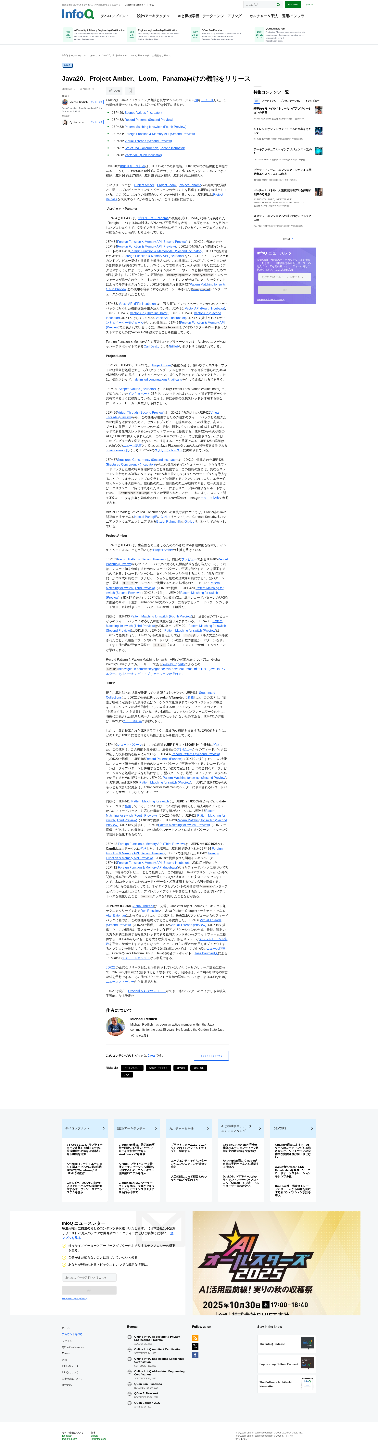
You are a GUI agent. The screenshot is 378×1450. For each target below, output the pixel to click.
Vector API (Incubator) (171, 318)
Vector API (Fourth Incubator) (205, 308)
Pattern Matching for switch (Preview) (190, 630)
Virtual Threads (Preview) (188, 925)
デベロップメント (115, 16)
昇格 (191, 697)
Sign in (309, 4)
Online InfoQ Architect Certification (158, 1349)
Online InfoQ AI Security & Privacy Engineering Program (157, 1338)
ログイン (67, 1340)
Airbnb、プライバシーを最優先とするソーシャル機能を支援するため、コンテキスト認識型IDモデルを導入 (137, 1168)
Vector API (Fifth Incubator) (143, 155)
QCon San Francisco (148, 1383)
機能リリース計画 (132, 166)
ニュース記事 (132, 445)
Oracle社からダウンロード (147, 991)
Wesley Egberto (173, 664)
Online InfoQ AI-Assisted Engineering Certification (159, 1373)
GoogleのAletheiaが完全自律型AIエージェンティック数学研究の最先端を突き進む (241, 1147)
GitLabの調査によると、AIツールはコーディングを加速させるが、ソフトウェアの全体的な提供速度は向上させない (293, 1151)
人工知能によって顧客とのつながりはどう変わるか (189, 1178)
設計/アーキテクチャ (153, 16)
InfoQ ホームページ (72, 55)
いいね (117, 91)
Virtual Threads (143, 906)
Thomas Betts (262, 159)
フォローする (97, 102)
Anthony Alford (264, 199)
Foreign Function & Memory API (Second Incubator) (166, 251)
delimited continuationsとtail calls (158, 379)
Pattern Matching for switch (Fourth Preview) (155, 126)
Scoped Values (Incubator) (143, 112)
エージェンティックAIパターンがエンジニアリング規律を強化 (189, 1163)
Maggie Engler (282, 202)
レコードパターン (129, 744)
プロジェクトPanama (153, 218)
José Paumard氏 (117, 450)
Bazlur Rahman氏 (168, 521)
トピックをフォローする (211, 1055)
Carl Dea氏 (151, 346)
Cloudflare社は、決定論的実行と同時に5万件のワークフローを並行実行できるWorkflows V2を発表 (137, 1149)
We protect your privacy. (270, 299)
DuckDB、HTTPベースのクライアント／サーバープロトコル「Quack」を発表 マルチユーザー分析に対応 (241, 1181)
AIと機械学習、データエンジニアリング (210, 16)
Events (66, 1353)
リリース (207, 100)
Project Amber (144, 185)
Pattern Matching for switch (150, 801)
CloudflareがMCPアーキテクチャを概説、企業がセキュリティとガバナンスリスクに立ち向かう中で (137, 1187)
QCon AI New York (146, 1393)
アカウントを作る (72, 1334)
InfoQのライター (71, 1366)
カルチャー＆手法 (263, 16)
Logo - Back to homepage (78, 14)
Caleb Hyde (261, 226)
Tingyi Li (299, 202)
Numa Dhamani (262, 202)
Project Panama (190, 185)
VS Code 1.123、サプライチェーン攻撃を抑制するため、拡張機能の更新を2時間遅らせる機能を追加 (85, 1149)
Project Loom (166, 185)
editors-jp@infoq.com (98, 1437)
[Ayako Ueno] (65, 122)
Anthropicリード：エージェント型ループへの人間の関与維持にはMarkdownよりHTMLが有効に (85, 1168)
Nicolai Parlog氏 (145, 516)
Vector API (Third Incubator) (149, 313)
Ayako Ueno (76, 122)
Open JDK (199, 1068)
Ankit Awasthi (262, 118)
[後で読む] (130, 91)
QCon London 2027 (147, 1402)
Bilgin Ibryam (262, 139)
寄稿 (64, 1359)
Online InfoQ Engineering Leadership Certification (159, 1360)
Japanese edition (134, 4)
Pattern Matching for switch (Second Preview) (194, 777)
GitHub (174, 346)
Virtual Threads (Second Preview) (148, 141)
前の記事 (287, 239)
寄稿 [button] (151, 5)
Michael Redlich (78, 102)
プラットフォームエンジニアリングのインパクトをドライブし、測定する (189, 1147)
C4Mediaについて (72, 1378)
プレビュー (189, 559)
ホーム (66, 1327)
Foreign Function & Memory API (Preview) (146, 246)
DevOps (181, 1068)
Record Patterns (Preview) (164, 759)
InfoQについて (70, 1372)
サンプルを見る (284, 269)
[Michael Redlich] (65, 102)
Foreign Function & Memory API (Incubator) (153, 256)
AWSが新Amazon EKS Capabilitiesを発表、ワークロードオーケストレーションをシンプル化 (293, 1171)
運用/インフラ (293, 16)
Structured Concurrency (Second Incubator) (155, 148)
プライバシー (242, 1439)
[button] (284, 290)
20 (196, 100)
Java (67, 65)
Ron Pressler (150, 910)
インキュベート (139, 393)
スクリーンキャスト (169, 450)
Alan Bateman (116, 915)
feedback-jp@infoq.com (69, 1437)
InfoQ (257, 180)
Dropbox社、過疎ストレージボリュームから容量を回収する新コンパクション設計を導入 (293, 1190)
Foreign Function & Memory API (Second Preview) (160, 134)
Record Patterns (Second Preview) (149, 119)
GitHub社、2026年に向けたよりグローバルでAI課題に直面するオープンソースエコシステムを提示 (85, 1187)
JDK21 (111, 967)
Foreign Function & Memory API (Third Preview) (151, 844)
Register (292, 4)
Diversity (67, 1384)
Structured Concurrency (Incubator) (130, 464)
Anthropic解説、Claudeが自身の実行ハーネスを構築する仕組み (241, 1163)
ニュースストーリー (120, 981)
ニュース (92, 55)
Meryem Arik (284, 199)
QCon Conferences (73, 1347)
